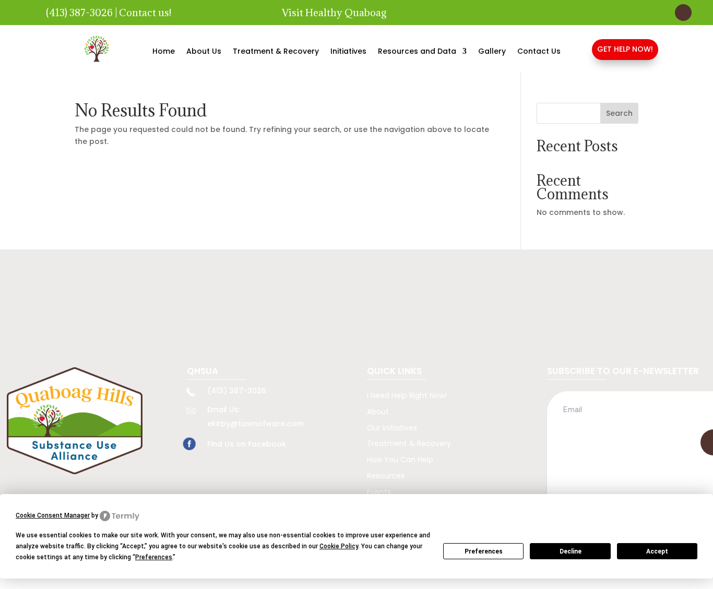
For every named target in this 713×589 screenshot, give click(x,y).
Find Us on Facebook (246, 444)
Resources (386, 476)
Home (163, 51)
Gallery (492, 51)
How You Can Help (400, 459)
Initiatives (348, 51)
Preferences (484, 551)
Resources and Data (417, 51)
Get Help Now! (625, 49)
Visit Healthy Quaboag (334, 12)
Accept (657, 551)
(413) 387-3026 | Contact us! (108, 12)
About (378, 411)
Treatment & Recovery (276, 51)
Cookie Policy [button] (338, 546)
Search (619, 113)
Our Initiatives (392, 428)
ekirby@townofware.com (255, 423)
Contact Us (539, 51)
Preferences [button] (153, 557)
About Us (203, 51)
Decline (570, 551)
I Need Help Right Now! (407, 395)
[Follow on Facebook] (683, 12)
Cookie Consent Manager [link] (53, 515)
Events (379, 492)
